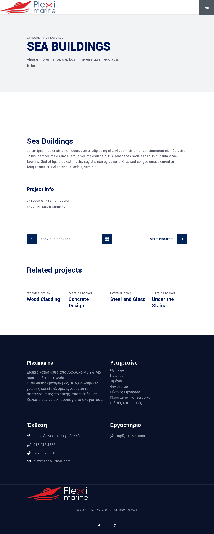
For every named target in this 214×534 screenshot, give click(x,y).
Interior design (58, 200)
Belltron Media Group (99, 510)
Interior (44, 206)
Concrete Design (79, 302)
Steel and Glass (127, 299)
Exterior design (38, 293)
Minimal (58, 206)
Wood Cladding (43, 299)
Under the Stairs (163, 302)
